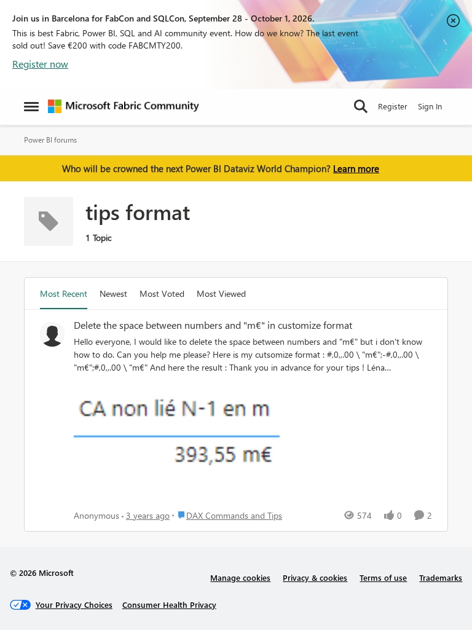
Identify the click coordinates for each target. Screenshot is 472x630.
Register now (40, 63)
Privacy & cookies (315, 577)
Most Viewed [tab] (221, 293)
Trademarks (440, 577)
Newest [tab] (113, 293)
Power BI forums (50, 139)
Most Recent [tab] (63, 293)
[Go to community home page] (123, 106)
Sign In (430, 106)
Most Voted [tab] (162, 293)
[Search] (360, 106)
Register (392, 106)
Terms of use (383, 577)
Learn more (356, 168)
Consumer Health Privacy (169, 604)
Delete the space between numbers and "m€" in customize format (213, 325)
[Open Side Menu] (31, 106)
